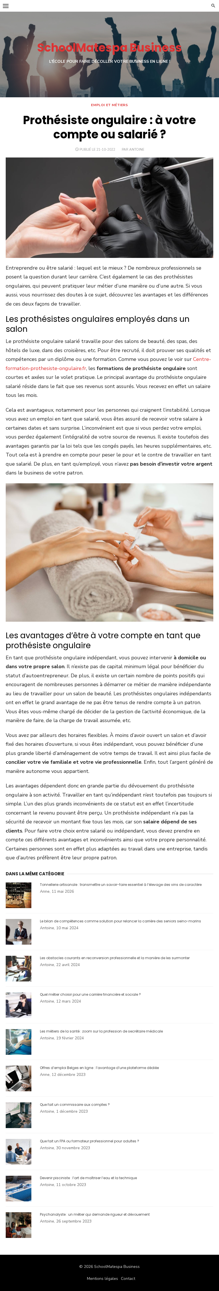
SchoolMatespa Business (109, 48)
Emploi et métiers (109, 105)
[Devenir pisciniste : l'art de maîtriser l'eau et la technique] (18, 1200)
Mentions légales (102, 1278)
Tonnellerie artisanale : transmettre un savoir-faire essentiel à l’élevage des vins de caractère (121, 884)
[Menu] (5, 5)
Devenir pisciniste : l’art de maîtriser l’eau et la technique (88, 1177)
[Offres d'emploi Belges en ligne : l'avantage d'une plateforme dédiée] (18, 1090)
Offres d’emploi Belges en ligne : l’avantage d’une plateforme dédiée (99, 1067)
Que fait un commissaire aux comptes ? (75, 1104)
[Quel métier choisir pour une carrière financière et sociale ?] (18, 1016)
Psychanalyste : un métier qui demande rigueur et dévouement (95, 1214)
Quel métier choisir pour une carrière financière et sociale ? (90, 994)
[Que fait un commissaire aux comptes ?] (18, 1127)
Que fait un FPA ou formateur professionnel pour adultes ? (89, 1141)
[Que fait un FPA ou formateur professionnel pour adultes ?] (18, 1163)
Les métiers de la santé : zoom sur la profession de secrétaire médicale (101, 1031)
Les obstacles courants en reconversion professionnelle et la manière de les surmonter (115, 957)
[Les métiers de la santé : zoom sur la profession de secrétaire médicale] (18, 1053)
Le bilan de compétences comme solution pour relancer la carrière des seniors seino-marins (120, 921)
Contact (128, 1278)
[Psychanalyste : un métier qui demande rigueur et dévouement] (18, 1236)
